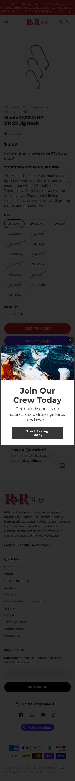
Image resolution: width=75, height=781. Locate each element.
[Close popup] (70, 340)
